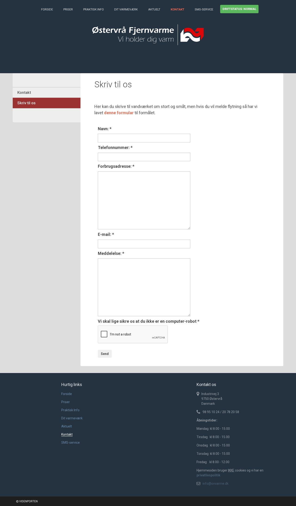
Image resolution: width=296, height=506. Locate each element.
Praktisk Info (93, 9)
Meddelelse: (111, 253)
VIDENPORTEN (28, 501)
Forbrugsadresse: (116, 166)
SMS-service (204, 9)
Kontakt (177, 9)
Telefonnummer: (115, 147)
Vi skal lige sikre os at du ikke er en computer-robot (148, 321)
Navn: (104, 128)
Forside (47, 9)
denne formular (119, 112)
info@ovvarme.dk (215, 483)
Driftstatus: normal (239, 9)
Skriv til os (26, 103)
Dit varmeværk (126, 9)
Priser (68, 9)
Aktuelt (154, 9)
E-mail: (106, 234)
